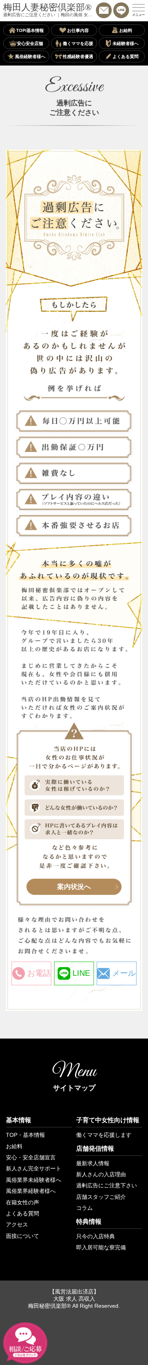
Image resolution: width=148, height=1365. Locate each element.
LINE (81, 973)
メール (124, 973)
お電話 (39, 973)
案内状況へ (74, 887)
